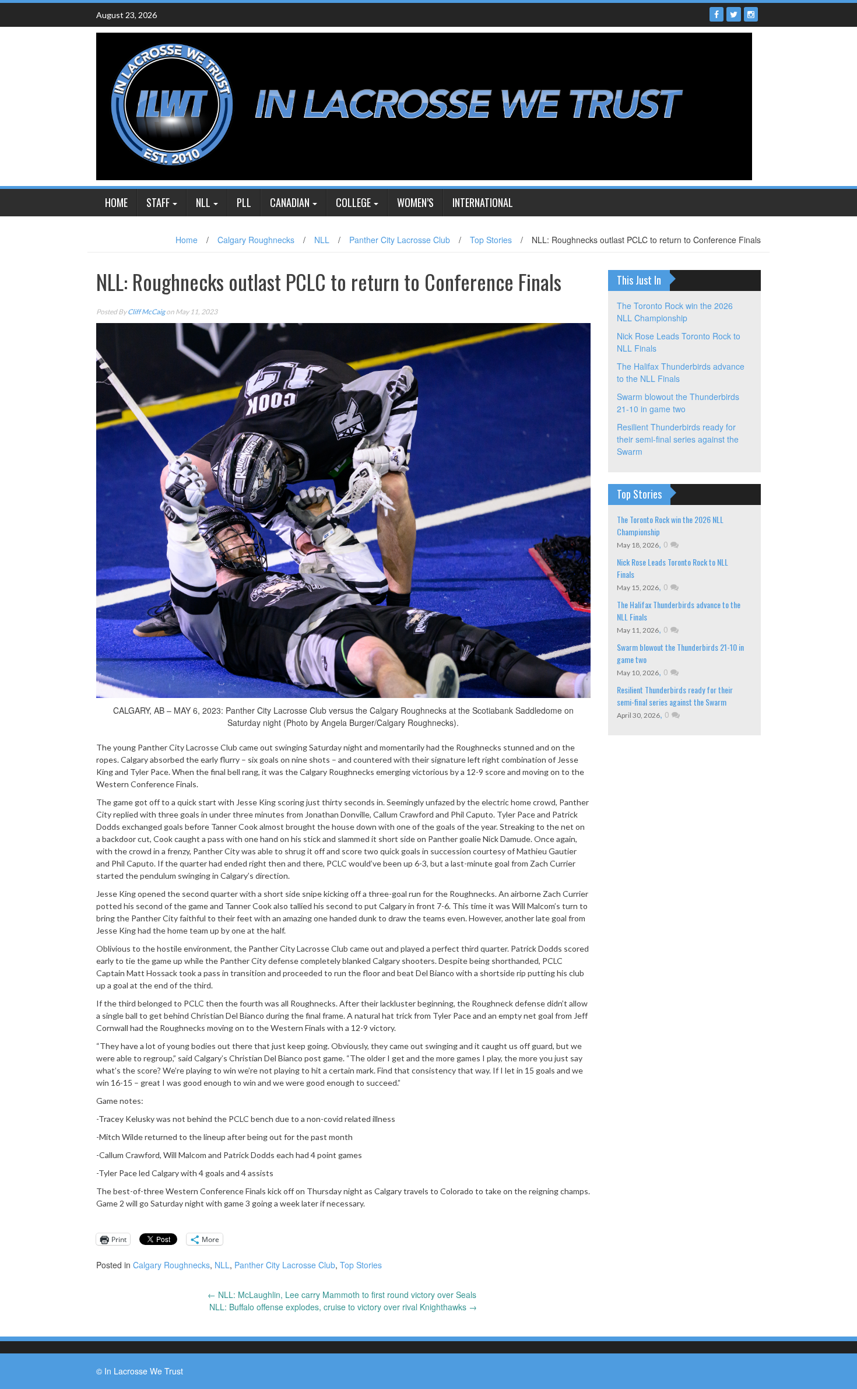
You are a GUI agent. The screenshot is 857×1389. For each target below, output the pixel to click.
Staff (158, 202)
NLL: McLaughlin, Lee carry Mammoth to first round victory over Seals (343, 1294)
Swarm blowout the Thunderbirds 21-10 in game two (678, 403)
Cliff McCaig (146, 311)
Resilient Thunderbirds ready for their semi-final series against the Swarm (678, 439)
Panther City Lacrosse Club (399, 239)
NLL (203, 202)
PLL (244, 202)
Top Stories (491, 239)
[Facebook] (716, 14)
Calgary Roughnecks (255, 239)
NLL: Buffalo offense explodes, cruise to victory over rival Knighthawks (343, 1307)
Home (116, 202)
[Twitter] (733, 14)
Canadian (290, 202)
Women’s (415, 202)
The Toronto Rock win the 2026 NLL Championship (675, 312)
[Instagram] (751, 14)
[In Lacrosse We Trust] (424, 105)
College (353, 202)
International (482, 202)
